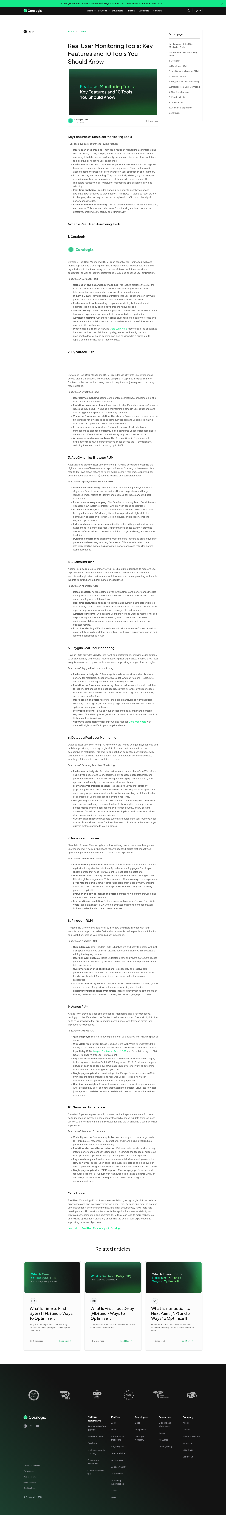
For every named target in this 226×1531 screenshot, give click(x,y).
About (185, 1423)
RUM (113, 1429)
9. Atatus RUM (176, 102)
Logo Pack (188, 1450)
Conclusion (174, 113)
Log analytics (117, 1446)
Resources (165, 1417)
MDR (113, 1497)
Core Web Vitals (118, 328)
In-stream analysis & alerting (96, 1452)
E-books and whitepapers (165, 1424)
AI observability (118, 1467)
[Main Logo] (33, 10)
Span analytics (118, 1453)
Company (157, 10)
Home (71, 31)
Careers (186, 1429)
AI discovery (117, 1460)
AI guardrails (117, 1473)
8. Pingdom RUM (177, 97)
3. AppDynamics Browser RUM (184, 71)
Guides (82, 31)
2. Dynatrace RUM (178, 66)
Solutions (102, 10)
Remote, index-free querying (96, 1428)
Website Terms (30, 1477)
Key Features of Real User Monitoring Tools (181, 45)
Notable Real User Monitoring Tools (183, 54)
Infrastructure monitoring (117, 1438)
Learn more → (158, 3)
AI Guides (163, 1439)
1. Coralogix (174, 60)
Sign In (197, 10)
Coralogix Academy (139, 1438)
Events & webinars (191, 1436)
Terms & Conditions (32, 1466)
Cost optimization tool (95, 1472)
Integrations (140, 1429)
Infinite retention (95, 1436)
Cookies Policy (30, 1488)
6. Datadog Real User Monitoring (184, 87)
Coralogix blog (165, 1446)
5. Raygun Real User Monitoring (184, 81)
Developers (117, 10)
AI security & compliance (117, 1482)
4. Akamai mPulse (177, 76)
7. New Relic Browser (179, 92)
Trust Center (29, 1471)
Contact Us (188, 1456)
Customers (144, 10)
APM (113, 1423)
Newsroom (188, 1443)
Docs (137, 1423)
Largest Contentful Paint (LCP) (109, 1051)
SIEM (114, 1490)
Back (31, 31)
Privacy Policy (30, 1482)
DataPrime (92, 1443)
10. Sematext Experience (181, 107)
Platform (89, 10)
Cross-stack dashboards (93, 1462)
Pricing (131, 10)
